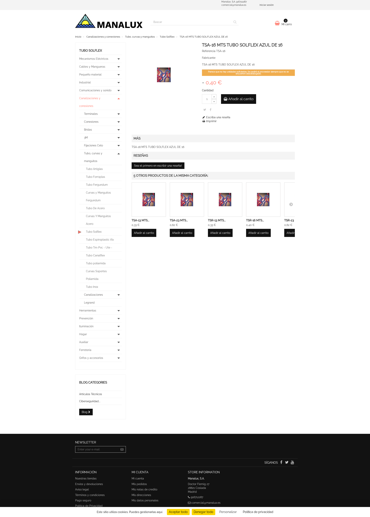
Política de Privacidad (89, 505)
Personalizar (228, 512)
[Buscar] (235, 22)
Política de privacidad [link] (258, 512)
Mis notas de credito (144, 489)
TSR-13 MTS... (217, 220)
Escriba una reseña (217, 117)
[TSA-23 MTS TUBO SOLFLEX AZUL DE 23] (187, 199)
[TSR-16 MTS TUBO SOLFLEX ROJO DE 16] (263, 199)
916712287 (197, 497)
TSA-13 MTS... (140, 220)
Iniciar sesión (267, 5)
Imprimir (211, 121)
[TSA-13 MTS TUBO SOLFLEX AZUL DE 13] (149, 199)
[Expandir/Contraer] (119, 59)
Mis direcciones (141, 495)
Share (210, 109)
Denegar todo (203, 512)
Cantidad (208, 90)
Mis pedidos (139, 484)
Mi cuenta (138, 478)
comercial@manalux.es (205, 502)
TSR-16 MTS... (255, 220)
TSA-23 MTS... (179, 220)
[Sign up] (122, 449)
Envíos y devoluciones (89, 484)
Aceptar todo (178, 512)
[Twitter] (287, 462)
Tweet (205, 109)
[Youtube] (292, 462)
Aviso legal (82, 489)
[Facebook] (281, 462)
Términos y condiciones (90, 495)
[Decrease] (214, 101)
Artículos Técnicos (90, 394)
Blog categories (93, 382)
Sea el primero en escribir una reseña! (158, 165)
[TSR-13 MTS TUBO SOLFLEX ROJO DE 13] (225, 199)
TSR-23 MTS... (293, 220)
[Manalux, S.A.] (110, 22)
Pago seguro (83, 500)
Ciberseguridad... (89, 401)
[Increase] (214, 96)
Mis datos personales (145, 500)
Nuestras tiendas (86, 478)
